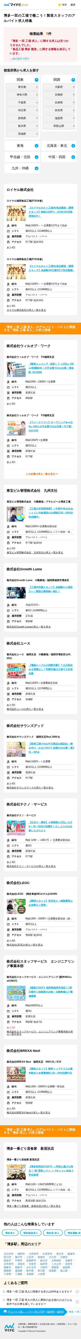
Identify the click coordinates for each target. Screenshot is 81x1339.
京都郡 (30, 1274)
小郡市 (43, 1267)
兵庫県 (59, 102)
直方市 (60, 1254)
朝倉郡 (55, 1267)
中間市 (18, 1260)
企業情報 (22, 1324)
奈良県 (59, 110)
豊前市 (7, 1260)
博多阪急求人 (30, 1233)
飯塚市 (71, 1254)
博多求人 (10, 1233)
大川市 (52, 1257)
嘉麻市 (7, 1267)
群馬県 (22, 118)
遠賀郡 (66, 1267)
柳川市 (18, 1257)
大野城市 (56, 1260)
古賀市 (32, 1264)
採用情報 (61, 1324)
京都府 (59, 94)
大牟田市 (34, 1254)
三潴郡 (18, 1274)
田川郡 (41, 1270)
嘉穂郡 (18, 1270)
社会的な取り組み (47, 1324)
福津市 (43, 1264)
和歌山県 (58, 125)
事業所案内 (32, 1324)
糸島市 (21, 1264)
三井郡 (7, 1274)
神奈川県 (22, 94)
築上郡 (64, 1270)
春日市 (43, 1260)
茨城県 (22, 133)
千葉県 (22, 102)
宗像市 (69, 1260)
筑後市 (41, 1257)
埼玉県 (22, 110)
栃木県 (22, 125)
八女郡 (41, 1274)
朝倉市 (18, 1267)
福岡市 (21, 1254)
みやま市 (31, 1267)
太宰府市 (9, 1264)
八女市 (30, 1257)
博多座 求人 (52, 1233)
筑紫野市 (31, 1260)
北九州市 (9, 1254)
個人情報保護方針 (29, 1327)
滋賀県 (59, 118)
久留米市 (47, 1254)
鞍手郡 (30, 1270)
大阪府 (59, 86)
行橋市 (64, 1257)
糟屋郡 (7, 1270)
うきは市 (56, 1264)
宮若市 (69, 1264)
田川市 (7, 1257)
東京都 (22, 86)
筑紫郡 (52, 1270)
